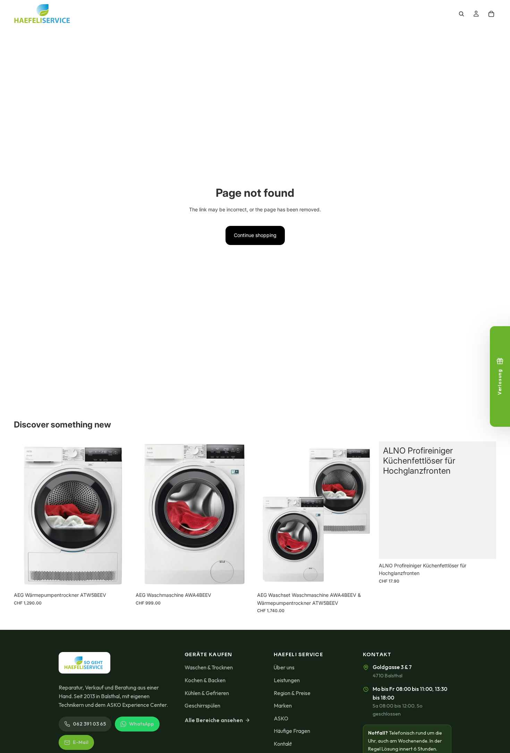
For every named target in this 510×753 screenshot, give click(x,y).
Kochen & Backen (205, 680)
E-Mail (80, 742)
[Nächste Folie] (364, 515)
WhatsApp (141, 724)
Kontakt (283, 743)
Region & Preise (292, 692)
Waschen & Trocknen (209, 667)
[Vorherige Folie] (267, 515)
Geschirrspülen (202, 705)
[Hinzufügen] (120, 578)
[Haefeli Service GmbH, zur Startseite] (84, 663)
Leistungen (287, 680)
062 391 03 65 (89, 724)
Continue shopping (255, 235)
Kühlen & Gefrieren (207, 692)
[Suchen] (461, 14)
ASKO (281, 718)
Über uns (284, 667)
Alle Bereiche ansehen (214, 720)
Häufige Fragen (292, 730)
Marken (283, 705)
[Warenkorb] (491, 14)
